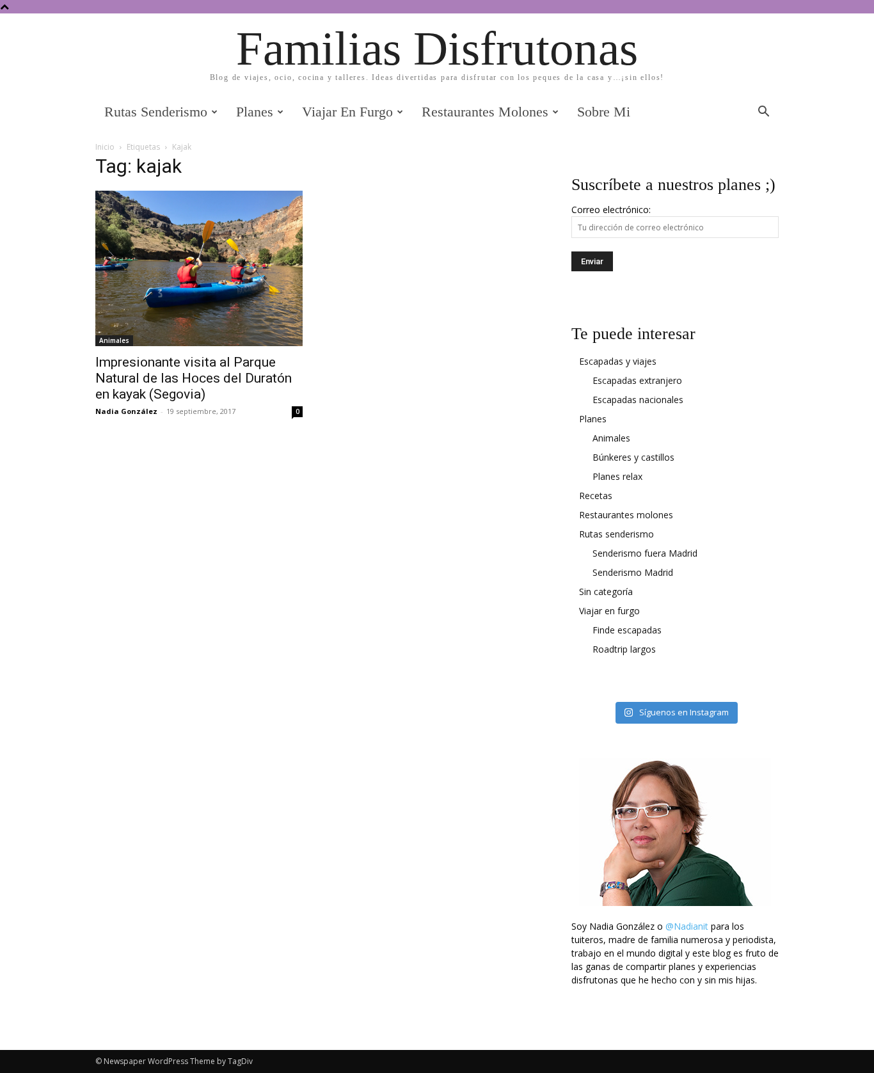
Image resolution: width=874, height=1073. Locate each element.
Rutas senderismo (155, 112)
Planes (254, 112)
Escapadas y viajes (617, 361)
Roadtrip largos (624, 649)
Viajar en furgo (347, 112)
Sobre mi (603, 112)
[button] (763, 113)
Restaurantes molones (485, 112)
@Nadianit (686, 926)
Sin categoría (606, 591)
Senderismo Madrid (632, 572)
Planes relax (617, 476)
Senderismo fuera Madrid (644, 553)
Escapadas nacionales (637, 399)
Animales (114, 340)
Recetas (595, 495)
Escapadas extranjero (637, 380)
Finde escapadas (627, 630)
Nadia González (126, 411)
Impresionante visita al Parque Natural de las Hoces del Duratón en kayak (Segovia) (193, 378)
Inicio (105, 146)
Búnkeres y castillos (633, 457)
